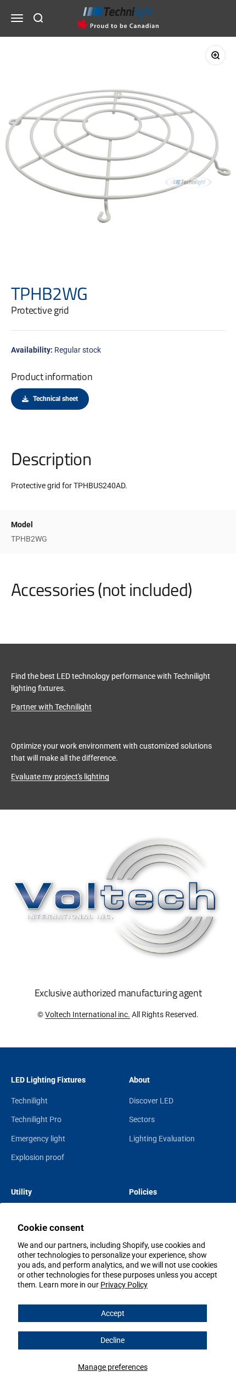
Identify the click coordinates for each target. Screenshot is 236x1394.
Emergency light (38, 1138)
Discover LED (151, 1100)
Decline (112, 1340)
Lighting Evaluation (162, 1138)
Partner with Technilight (51, 706)
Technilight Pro (36, 1119)
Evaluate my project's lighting (60, 776)
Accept (113, 1313)
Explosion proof (37, 1157)
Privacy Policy (124, 1284)
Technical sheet (55, 399)
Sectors (142, 1119)
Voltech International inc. (87, 1014)
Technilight (29, 1100)
